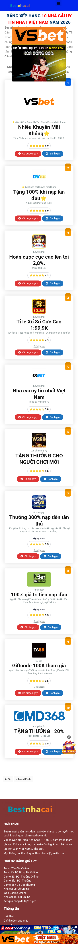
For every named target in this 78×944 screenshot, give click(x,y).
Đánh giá (54, 153)
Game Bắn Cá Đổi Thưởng (19, 884)
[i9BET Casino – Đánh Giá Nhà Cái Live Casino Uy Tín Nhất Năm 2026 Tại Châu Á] (39, 118)
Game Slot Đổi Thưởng (17, 880)
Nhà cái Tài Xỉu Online (17, 897)
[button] (58, 3)
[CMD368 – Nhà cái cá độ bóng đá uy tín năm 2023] (39, 722)
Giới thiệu (9, 916)
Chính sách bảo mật (16, 920)
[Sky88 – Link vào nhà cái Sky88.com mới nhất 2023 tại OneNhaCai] (39, 508)
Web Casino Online (15, 893)
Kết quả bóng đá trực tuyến (20, 901)
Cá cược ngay (30, 153)
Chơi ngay (30, 479)
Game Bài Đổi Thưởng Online (21, 876)
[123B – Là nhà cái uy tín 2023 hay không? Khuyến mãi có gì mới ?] (39, 312)
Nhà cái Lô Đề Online (16, 888)
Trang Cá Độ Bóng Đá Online (21, 872)
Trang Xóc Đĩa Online (16, 868)
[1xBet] (39, 381)
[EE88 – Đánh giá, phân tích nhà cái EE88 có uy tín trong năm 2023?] (39, 247)
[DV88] (39, 183)
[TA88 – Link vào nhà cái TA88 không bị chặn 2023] (39, 656)
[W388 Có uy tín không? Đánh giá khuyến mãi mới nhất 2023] (39, 446)
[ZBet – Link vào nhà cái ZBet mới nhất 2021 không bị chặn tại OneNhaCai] (39, 585)
